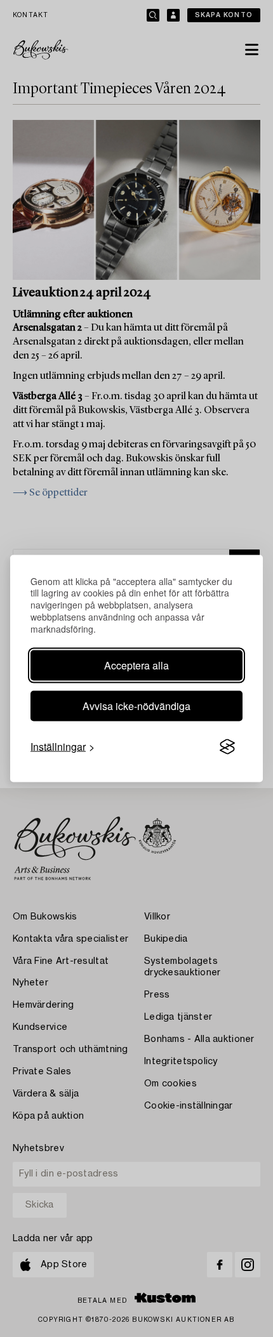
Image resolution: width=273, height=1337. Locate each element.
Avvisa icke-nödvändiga (136, 706)
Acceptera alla (136, 665)
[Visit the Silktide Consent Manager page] (227, 747)
